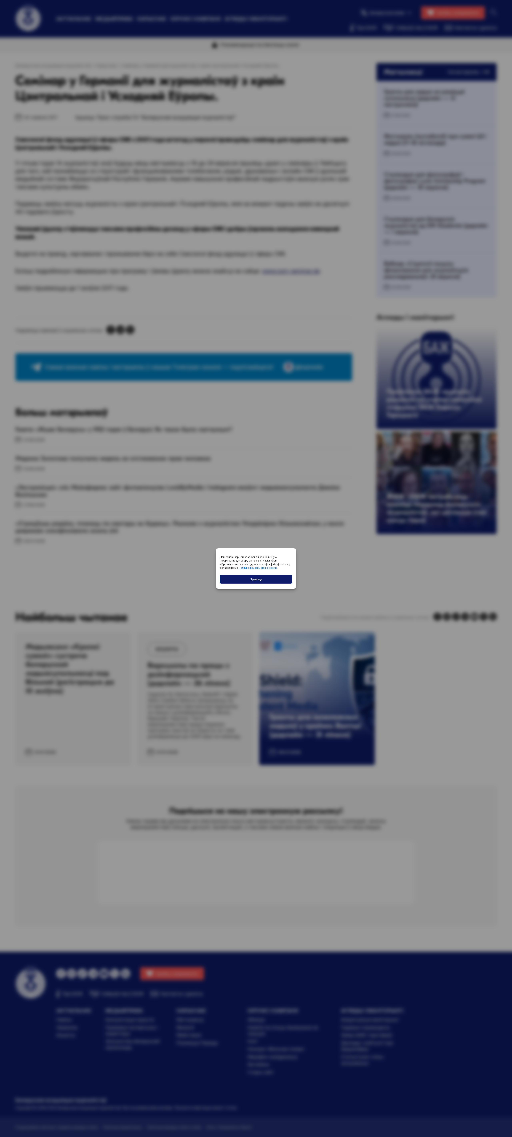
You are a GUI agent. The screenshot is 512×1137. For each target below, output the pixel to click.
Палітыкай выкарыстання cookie (258, 567)
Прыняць (256, 579)
